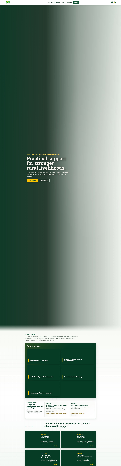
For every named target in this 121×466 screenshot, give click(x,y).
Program (58, 2)
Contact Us (76, 2)
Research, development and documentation (77, 356)
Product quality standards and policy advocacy (43, 372)
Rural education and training (77, 372)
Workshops (69, 2)
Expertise (63, 2)
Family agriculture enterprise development (43, 356)
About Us (53, 2)
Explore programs (32, 180)
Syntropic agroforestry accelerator (43, 388)
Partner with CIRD (44, 180)
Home (49, 2)
